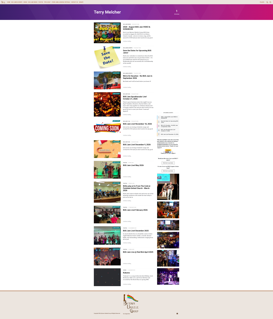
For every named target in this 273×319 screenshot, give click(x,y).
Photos (40, 2)
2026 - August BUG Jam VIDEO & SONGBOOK (136, 28)
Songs (25, 2)
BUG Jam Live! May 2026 (133, 165)
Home (8, 2)
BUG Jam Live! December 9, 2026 (137, 145)
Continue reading (127, 41)
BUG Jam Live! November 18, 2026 (137, 124)
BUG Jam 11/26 (126, 121)
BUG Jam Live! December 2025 (136, 231)
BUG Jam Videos (32, 2)
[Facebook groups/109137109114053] (177, 313)
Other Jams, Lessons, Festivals (61, 2)
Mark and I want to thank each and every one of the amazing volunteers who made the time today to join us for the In (138, 195)
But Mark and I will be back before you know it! (137, 81)
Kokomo (126, 273)
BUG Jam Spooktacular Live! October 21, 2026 (135, 98)
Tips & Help (47, 2)
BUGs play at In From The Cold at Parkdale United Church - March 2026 (136, 188)
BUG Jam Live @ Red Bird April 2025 (138, 252)
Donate (81, 2)
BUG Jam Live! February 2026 (135, 210)
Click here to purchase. (168, 163)
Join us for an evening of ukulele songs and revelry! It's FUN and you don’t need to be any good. (138, 128)
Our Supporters (126, 313)
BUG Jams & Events (16, 2)
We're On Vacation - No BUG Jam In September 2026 (137, 77)
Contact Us (74, 2)
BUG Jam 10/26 (126, 93)
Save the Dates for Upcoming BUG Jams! (137, 51)
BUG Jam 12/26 (126, 141)
